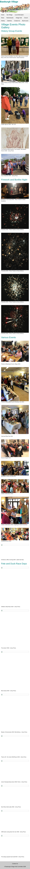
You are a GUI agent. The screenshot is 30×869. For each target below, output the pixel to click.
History (3, 20)
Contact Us (17, 20)
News (2, 17)
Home (2, 14)
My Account (25, 20)
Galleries (9, 20)
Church (26, 17)
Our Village (9, 14)
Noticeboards (9, 17)
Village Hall (19, 17)
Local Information (19, 14)
